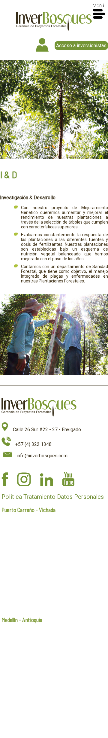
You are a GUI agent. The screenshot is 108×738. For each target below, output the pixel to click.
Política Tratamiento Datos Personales (53, 496)
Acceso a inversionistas (81, 45)
